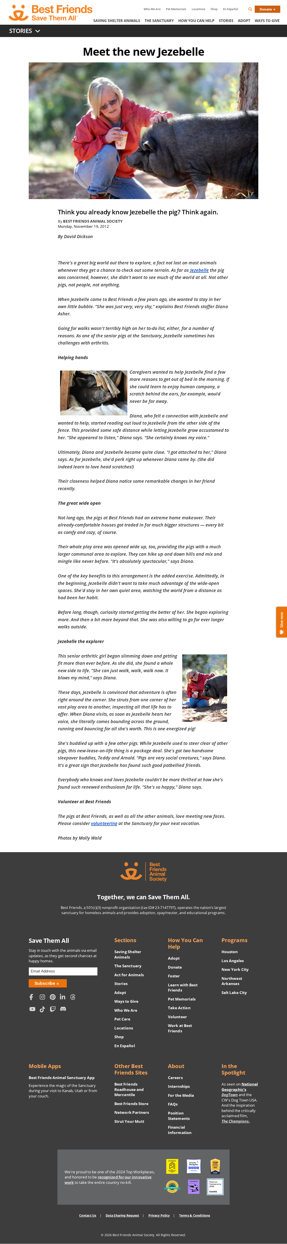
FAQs (173, 1104)
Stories (226, 20)
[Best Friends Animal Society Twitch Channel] (54, 1010)
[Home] (51, 13)
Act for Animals (129, 974)
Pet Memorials (176, 9)
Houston (230, 951)
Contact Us (87, 1215)
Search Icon (254, 10)
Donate (266, 9)
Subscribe (45, 983)
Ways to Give (126, 1001)
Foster (174, 976)
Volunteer (177, 1016)
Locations (198, 9)
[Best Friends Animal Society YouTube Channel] (33, 1010)
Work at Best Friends (180, 1028)
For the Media (181, 1095)
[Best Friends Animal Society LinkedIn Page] (64, 997)
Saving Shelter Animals (116, 20)
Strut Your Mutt (129, 1121)
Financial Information (179, 1130)
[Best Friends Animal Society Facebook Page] (33, 997)
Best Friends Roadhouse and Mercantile (129, 1089)
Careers (175, 1077)
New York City (235, 969)
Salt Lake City (234, 992)
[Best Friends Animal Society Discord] (64, 1010)
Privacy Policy (159, 1215)
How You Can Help (196, 20)
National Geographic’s (240, 1089)
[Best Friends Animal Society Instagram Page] (43, 997)
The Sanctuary (159, 20)
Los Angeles (233, 960)
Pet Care (122, 1019)
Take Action (179, 1007)
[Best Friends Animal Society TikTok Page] (43, 1010)
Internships (179, 1086)
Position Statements (178, 1115)
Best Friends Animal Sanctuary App (62, 1077)
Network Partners (131, 1112)
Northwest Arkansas (232, 981)
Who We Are (152, 9)
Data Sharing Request (122, 1215)
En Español (230, 9)
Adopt (244, 20)
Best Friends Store (131, 1103)
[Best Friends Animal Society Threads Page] (74, 997)
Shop (214, 9)
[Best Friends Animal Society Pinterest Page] (54, 997)
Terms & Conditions (194, 1215)
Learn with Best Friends (182, 987)
